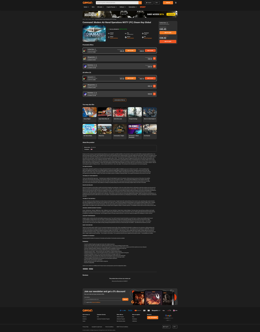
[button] (85, 50)
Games (89, 19)
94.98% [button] (90, 67)
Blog (133, 316)
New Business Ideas (121, 321)
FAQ (98, 316)
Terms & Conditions (96, 302)
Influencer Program (121, 318)
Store (87, 19)
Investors (85, 318)
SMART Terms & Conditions (122, 326)
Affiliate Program (120, 316)
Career (84, 321)
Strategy (91, 268)
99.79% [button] (90, 52)
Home (84, 19)
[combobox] (117, 2)
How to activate (130, 38)
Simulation (85, 268)
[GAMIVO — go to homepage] (88, 3)
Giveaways (134, 318)
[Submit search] (140, 2)
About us (84, 316)
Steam (93, 19)
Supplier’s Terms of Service (92, 50)
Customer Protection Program (103, 318)
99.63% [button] (90, 59)
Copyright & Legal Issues (97, 326)
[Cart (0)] (175, 2)
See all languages (148, 38)
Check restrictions (114, 38)
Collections (134, 321)
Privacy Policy (85, 326)
